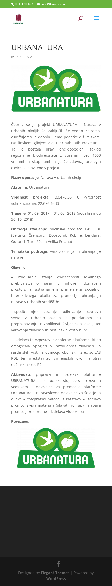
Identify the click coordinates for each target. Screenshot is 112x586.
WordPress (56, 578)
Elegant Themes (55, 572)
